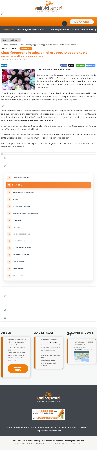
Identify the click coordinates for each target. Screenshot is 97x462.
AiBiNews (14, 40)
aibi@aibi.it (88, 350)
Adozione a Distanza (40, 427)
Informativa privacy (31, 441)
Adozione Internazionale (18, 427)
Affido (53, 427)
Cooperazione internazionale (48, 431)
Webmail (80, 441)
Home (4, 40)
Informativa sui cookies (52, 441)
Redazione (17, 441)
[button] (3, 22)
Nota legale (69, 441)
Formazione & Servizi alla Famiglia (73, 427)
